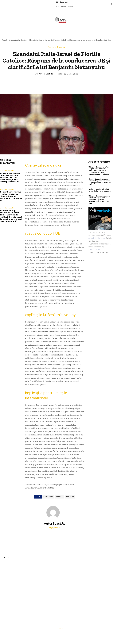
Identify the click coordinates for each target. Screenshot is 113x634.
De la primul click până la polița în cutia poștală (99, 190)
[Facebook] (111, 4)
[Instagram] (8, 557)
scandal (59, 497)
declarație (48, 497)
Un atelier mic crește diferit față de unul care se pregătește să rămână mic (99, 181)
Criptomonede (94, 249)
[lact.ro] (61, 20)
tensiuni (70, 497)
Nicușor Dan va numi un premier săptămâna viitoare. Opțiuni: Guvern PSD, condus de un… (99, 199)
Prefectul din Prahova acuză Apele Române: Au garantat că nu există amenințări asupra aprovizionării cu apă (78, 576)
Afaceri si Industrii (18, 40)
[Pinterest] (56, 83)
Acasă (4, 40)
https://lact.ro (54, 527)
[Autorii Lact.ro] (54, 512)
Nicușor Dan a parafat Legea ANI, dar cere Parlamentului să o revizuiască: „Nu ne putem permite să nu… (98, 170)
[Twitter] (50, 83)
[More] (69, 83)
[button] (72, 30)
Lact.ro (60, 628)
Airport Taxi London (96, 238)
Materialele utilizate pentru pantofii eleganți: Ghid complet (77, 585)
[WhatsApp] (62, 83)
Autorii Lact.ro (46, 74)
